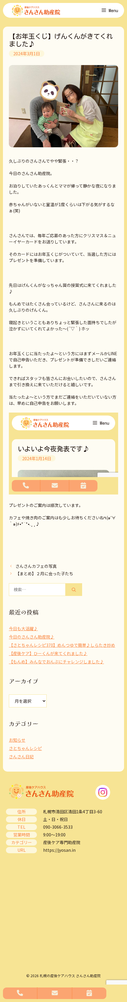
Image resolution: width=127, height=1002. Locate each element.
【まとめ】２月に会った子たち (44, 573)
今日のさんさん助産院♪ (31, 637)
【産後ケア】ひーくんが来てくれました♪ (48, 653)
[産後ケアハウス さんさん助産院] (36, 10)
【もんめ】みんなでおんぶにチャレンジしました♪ (56, 662)
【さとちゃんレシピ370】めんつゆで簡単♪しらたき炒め (62, 645)
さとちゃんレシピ (25, 748)
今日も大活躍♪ (23, 628)
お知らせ (17, 740)
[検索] (74, 589)
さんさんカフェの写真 (36, 566)
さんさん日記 (21, 756)
